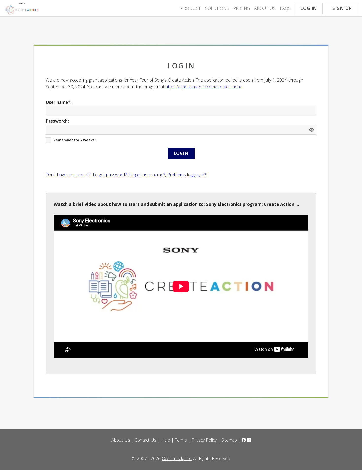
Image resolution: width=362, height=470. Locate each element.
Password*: (57, 121)
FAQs (285, 8)
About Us (265, 8)
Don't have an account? (68, 175)
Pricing (241, 8)
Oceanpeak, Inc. (177, 458)
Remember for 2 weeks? (74, 140)
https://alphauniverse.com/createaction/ (203, 87)
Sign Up (342, 8)
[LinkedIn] (249, 440)
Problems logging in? (186, 175)
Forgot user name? (147, 175)
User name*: (58, 102)
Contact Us (145, 440)
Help (165, 440)
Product (191, 8)
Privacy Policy (204, 440)
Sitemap (229, 440)
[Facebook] (244, 440)
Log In (308, 8)
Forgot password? (110, 175)
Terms (181, 440)
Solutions (217, 8)
